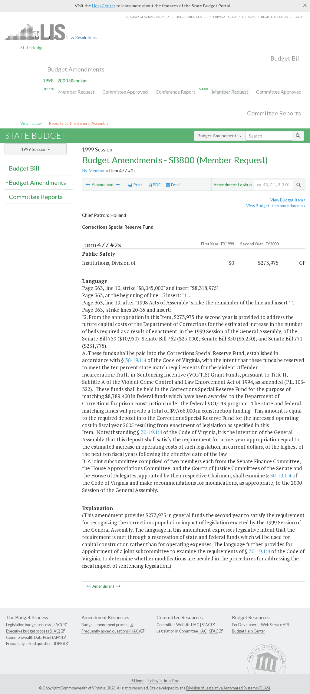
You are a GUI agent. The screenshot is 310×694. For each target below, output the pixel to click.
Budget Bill (285, 58)
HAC (195, 624)
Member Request (76, 92)
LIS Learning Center (192, 16)
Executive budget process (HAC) (33, 631)
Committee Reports (274, 113)
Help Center (103, 5)
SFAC (206, 624)
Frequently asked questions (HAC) (110, 631)
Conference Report (175, 92)
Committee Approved (125, 92)
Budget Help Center (248, 631)
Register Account (275, 16)
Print (137, 184)
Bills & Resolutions (80, 37)
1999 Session (34, 149)
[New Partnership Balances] (88, 184)
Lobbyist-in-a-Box (163, 680)
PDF (156, 184)
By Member (93, 170)
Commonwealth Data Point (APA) (34, 637)
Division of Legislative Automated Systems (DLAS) (228, 688)
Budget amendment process (105, 624)
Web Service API (275, 624)
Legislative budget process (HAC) (34, 624)
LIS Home (136, 680)
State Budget (32, 47)
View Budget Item (287, 200)
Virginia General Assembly (148, 16)
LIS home (249, 16)
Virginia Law (31, 123)
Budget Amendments (75, 69)
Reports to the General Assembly (79, 123)
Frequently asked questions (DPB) (35, 643)
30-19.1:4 (135, 360)
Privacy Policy (225, 16)
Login (299, 16)
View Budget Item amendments (275, 205)
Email (175, 184)
